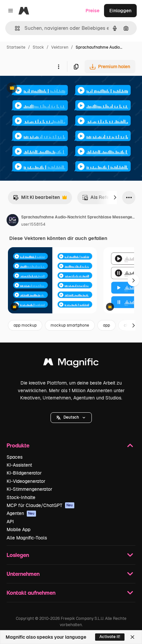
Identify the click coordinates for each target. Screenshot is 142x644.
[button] (71, 417)
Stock (38, 47)
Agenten (21, 513)
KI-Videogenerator (26, 481)
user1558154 (33, 224)
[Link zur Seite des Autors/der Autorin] (12, 221)
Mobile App (18, 529)
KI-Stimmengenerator (29, 489)
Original (42, 88)
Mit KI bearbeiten (36, 199)
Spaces (14, 457)
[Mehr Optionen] (58, 66)
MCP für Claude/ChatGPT (40, 505)
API (10, 522)
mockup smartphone (70, 325)
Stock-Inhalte (21, 497)
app (106, 325)
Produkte (18, 445)
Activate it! (109, 636)
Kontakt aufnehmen (31, 592)
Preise (92, 11)
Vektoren (59, 47)
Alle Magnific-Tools (27, 538)
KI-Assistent (19, 465)
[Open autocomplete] (15, 28)
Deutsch (71, 417)
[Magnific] (71, 363)
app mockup (25, 325)
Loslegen (18, 554)
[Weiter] (115, 197)
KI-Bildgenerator (24, 473)
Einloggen (120, 11)
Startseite (16, 47)
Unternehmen (23, 573)
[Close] (132, 637)
